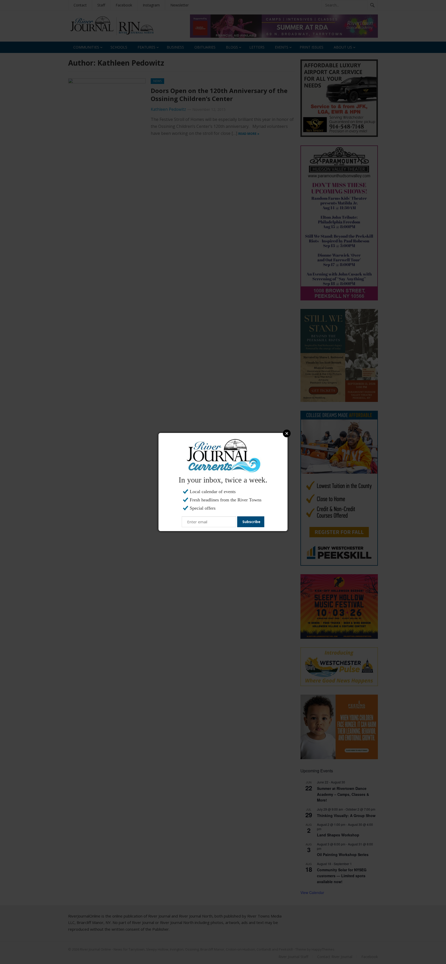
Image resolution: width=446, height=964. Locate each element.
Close (287, 433)
